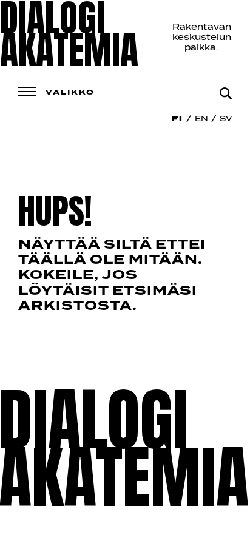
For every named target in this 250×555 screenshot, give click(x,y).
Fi (177, 119)
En (201, 119)
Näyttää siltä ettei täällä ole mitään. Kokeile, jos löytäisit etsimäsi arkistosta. (112, 276)
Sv (226, 119)
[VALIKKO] (27, 91)
